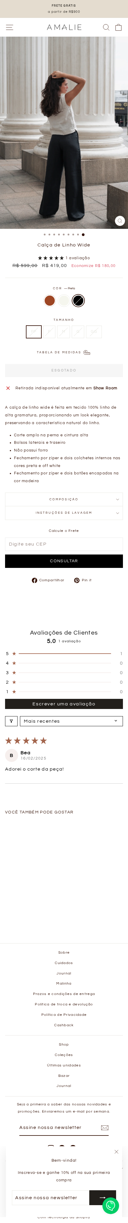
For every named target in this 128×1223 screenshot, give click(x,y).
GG (94, 331)
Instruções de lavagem (64, 512)
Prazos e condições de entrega (64, 994)
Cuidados (64, 963)
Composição (64, 499)
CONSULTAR (64, 561)
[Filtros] (11, 721)
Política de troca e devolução (64, 1004)
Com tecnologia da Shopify (64, 1217)
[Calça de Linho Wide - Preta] (34, 921)
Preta (78, 301)
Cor (64, 288)
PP (34, 331)
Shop (64, 1044)
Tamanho (64, 319)
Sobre (64, 952)
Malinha (63, 983)
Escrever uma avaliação (63, 704)
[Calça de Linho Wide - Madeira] (20, 921)
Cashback (64, 1025)
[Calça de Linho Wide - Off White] (27, 921)
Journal (64, 973)
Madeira (50, 301)
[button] (51, 258)
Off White (64, 301)
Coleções (64, 1055)
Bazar (64, 1075)
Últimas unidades (64, 1065)
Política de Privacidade (64, 1014)
